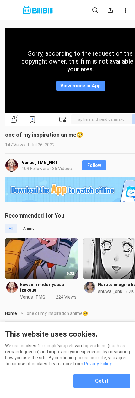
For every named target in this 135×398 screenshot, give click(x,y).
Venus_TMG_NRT (40, 162)
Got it (102, 381)
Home (11, 313)
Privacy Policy (98, 363)
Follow (94, 165)
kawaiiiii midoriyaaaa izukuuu (42, 287)
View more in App (80, 86)
